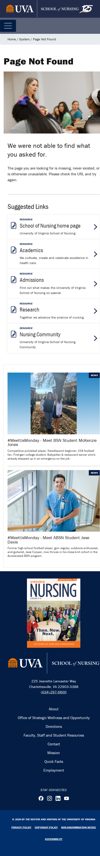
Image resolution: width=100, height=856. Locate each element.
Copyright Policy (46, 827)
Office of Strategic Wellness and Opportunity (54, 717)
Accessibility (53, 839)
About (53, 708)
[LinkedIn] (58, 798)
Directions (54, 726)
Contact (54, 743)
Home (12, 39)
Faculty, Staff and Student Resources (54, 735)
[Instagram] (49, 798)
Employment (53, 770)
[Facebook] (41, 798)
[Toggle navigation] (8, 26)
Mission (53, 752)
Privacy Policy (21, 827)
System (24, 39)
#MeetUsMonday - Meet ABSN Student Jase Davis (48, 540)
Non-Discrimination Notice (78, 827)
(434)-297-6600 (54, 692)
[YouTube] (66, 798)
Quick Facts (53, 761)
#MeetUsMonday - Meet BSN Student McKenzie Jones (52, 442)
